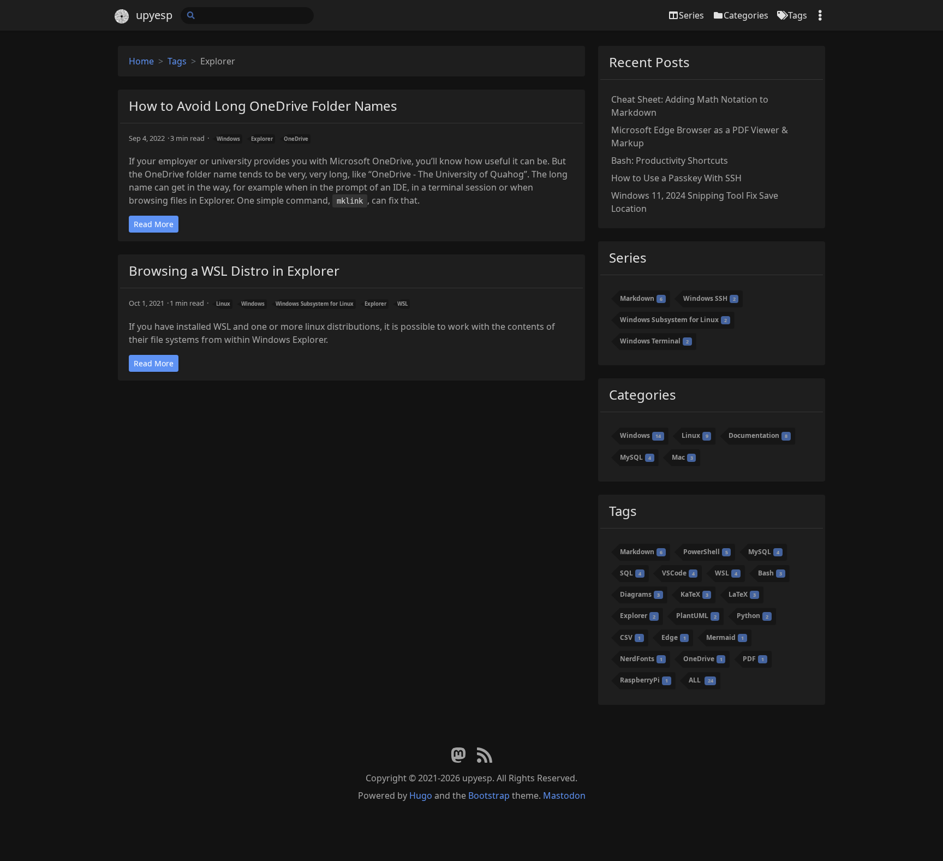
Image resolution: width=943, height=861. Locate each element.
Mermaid (725, 637)
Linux (223, 303)
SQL (630, 573)
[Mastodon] (458, 755)
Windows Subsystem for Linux (315, 303)
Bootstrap (489, 795)
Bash (770, 573)
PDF (753, 658)
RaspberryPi (644, 680)
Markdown (641, 298)
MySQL (635, 457)
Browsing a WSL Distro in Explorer (234, 271)
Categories (746, 15)
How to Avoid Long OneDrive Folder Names (263, 106)
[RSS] (485, 755)
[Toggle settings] (820, 15)
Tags (797, 15)
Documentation (758, 435)
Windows (228, 138)
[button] (923, 838)
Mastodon (564, 795)
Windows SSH (709, 298)
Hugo (420, 795)
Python (752, 616)
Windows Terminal (654, 341)
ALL (701, 680)
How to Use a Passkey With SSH (676, 178)
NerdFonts (641, 658)
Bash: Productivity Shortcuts (669, 161)
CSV (630, 637)
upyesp (154, 15)
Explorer (262, 138)
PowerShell (705, 551)
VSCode (678, 573)
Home (141, 61)
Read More (154, 224)
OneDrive (296, 138)
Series (691, 15)
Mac (682, 457)
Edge (673, 637)
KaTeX (694, 594)
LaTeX (742, 594)
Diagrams (640, 594)
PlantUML (696, 616)
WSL (402, 303)
